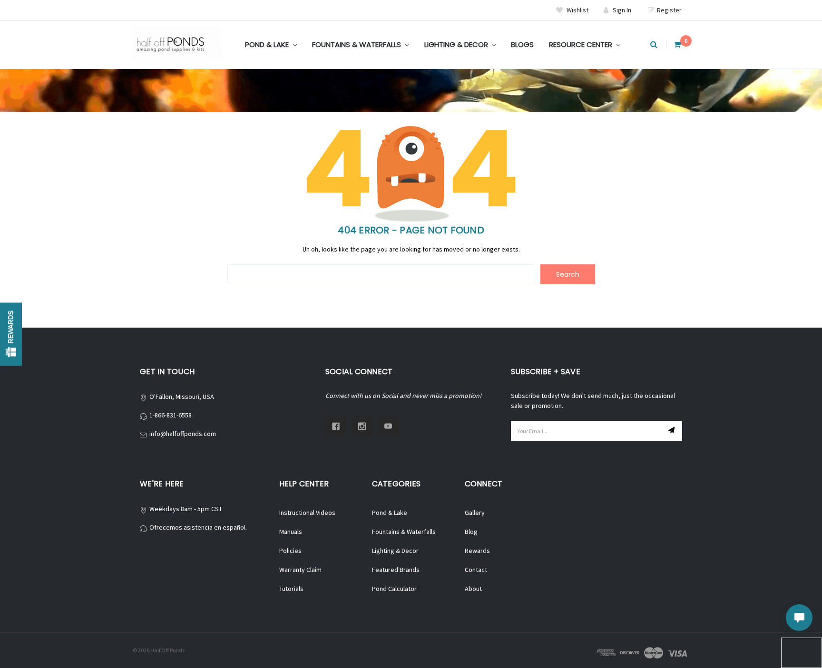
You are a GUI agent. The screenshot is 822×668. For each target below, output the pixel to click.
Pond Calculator (394, 588)
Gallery (475, 512)
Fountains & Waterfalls (357, 44)
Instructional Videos (307, 512)
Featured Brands (396, 569)
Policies (290, 550)
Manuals (290, 531)
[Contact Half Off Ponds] (799, 617)
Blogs (522, 44)
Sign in (622, 10)
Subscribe (672, 431)
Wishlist (576, 10)
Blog (471, 531)
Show (11, 334)
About (473, 588)
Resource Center (581, 44)
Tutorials (291, 588)
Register (669, 10)
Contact (476, 569)
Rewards (477, 550)
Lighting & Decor (457, 44)
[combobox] (381, 274)
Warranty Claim (300, 569)
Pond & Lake (268, 44)
